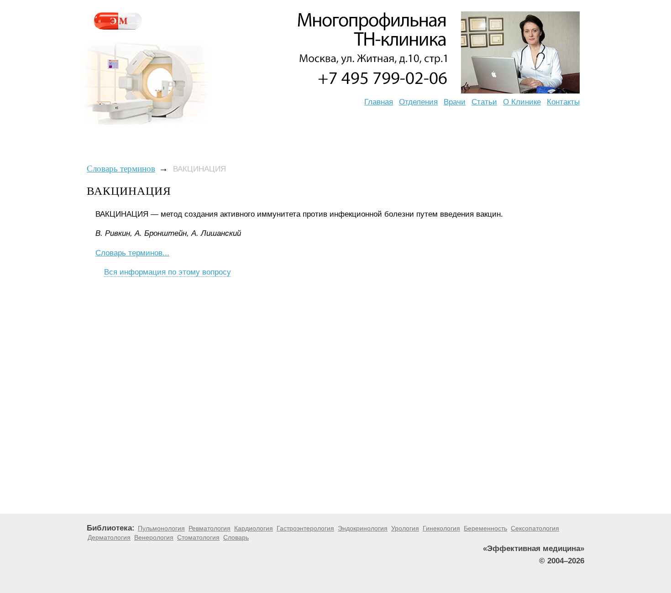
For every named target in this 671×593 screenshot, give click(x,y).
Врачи (455, 102)
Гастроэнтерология (305, 528)
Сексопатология (535, 528)
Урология (405, 528)
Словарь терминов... (132, 253)
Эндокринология (363, 528)
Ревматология (210, 528)
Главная (378, 102)
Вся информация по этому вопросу (167, 272)
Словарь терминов (121, 168)
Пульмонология (161, 528)
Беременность (485, 528)
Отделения (418, 102)
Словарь (236, 537)
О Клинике (522, 102)
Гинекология (441, 528)
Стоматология (198, 537)
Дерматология (109, 537)
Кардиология (253, 528)
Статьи (484, 102)
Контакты (563, 102)
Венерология (153, 537)
